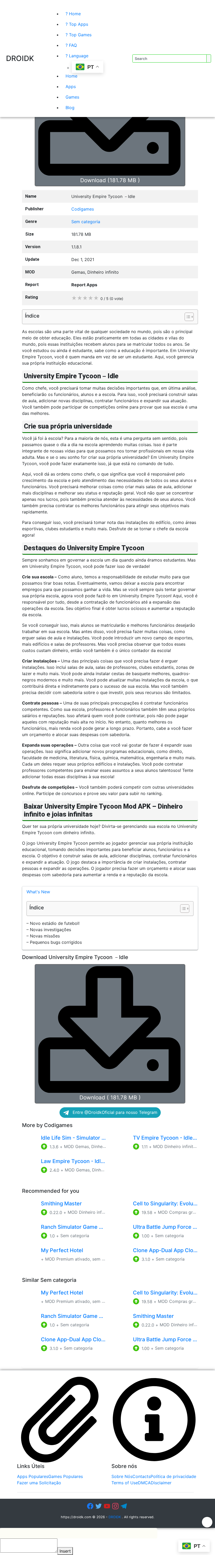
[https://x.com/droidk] (99, 1506)
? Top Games (79, 34)
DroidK (20, 58)
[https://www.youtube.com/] (107, 1506)
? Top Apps (77, 24)
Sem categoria (85, 221)
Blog (70, 107)
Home (71, 76)
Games (72, 97)
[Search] (101, 4)
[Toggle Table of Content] (186, 316)
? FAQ (71, 45)
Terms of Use (124, 1482)
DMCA (144, 1482)
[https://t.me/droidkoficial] (124, 1506)
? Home (73, 13)
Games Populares (65, 1476)
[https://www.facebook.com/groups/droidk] (90, 1506)
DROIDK (115, 1517)
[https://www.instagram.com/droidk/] (116, 1506)
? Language (77, 55)
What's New (38, 891)
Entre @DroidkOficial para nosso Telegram (114, 1112)
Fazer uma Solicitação (39, 1482)
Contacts (141, 1476)
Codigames (82, 209)
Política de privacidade (173, 1476)
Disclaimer (161, 1482)
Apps (71, 86)
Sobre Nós (121, 1476)
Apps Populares (32, 1476)
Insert (65, 1551)
